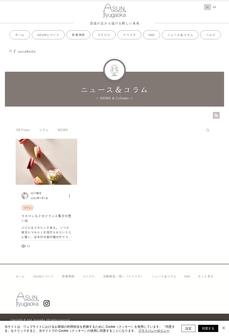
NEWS (63, 130)
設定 (188, 328)
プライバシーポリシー (154, 330)
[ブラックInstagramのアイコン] (46, 303)
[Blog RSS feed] (216, 115)
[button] (104, 34)
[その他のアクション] (71, 195)
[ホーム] (10, 51)
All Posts (23, 130)
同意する (208, 328)
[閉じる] (223, 328)
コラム (44, 130)
